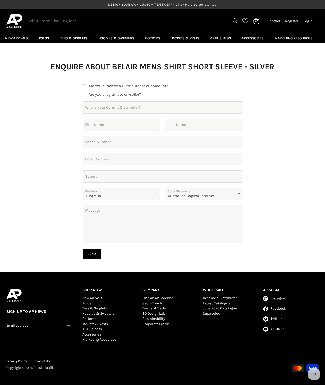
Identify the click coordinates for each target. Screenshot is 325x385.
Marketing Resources (293, 38)
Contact (273, 21)
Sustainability (153, 318)
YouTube (277, 329)
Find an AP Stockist (157, 298)
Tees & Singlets (73, 38)
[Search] (235, 21)
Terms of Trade (154, 308)
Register (291, 21)
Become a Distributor (220, 298)
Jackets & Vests (185, 38)
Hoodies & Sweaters (116, 38)
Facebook (278, 308)
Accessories (252, 38)
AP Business (220, 38)
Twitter (276, 318)
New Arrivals (16, 38)
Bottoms (152, 38)
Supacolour (212, 313)
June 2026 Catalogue (220, 308)
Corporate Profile (156, 324)
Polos (44, 38)
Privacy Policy (16, 361)
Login (307, 21)
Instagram (279, 298)
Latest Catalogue (216, 303)
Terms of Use (42, 361)
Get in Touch (152, 303)
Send (91, 254)
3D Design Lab (153, 313)
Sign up (68, 325)
